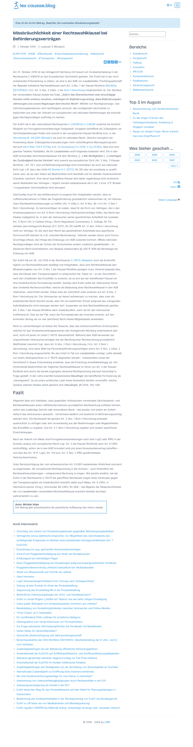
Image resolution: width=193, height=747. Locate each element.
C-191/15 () (82, 260)
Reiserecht (98, 53)
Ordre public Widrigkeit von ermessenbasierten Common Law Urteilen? (57, 603)
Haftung (137, 62)
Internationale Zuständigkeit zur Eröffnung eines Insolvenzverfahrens (55, 671)
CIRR (107, 722)
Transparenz (47, 58)
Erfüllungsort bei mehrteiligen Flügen (37, 558)
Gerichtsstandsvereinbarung (72, 53)
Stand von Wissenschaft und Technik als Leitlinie (44, 571)
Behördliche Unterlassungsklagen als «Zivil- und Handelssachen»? (54, 594)
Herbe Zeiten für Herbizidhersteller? (37, 630)
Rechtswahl (45, 53)
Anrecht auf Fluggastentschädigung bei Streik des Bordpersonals (53, 553)
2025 (154, 154)
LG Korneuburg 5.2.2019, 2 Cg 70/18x (79, 146)
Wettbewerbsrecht (143, 89)
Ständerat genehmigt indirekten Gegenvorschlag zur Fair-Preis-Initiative (57, 657)
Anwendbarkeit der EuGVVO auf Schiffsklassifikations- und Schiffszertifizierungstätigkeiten (68, 653)
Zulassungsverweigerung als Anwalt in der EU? (43, 685)
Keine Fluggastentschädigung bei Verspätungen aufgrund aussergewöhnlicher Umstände (66, 562)
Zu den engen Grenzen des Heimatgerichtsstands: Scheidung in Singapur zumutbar (153, 122)
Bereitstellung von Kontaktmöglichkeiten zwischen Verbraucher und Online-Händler (63, 608)
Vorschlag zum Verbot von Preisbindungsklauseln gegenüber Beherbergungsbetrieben (65, 531)
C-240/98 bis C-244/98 (82, 124)
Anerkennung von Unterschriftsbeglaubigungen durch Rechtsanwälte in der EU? (61, 680)
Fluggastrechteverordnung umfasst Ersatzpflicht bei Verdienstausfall (55, 567)
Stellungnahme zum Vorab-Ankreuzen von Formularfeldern (49, 621)
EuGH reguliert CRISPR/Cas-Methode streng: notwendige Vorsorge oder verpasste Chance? (68, 707)
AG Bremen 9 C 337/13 (61, 169)
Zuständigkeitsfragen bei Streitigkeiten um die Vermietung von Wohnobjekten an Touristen (67, 667)
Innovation (139, 67)
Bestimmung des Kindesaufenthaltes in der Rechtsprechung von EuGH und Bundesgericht (67, 698)
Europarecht (66, 58)
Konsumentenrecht (25, 58)
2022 (154, 160)
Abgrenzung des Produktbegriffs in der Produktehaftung (48, 590)
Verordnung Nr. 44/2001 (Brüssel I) (32, 137)
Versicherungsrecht (143, 85)
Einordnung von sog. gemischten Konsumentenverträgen (49, 549)
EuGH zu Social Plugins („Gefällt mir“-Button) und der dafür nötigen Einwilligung (62, 599)
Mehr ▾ (174, 165)
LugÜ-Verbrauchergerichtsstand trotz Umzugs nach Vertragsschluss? (55, 581)
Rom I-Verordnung (74, 90)
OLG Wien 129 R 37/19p (37, 146)
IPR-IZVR (21, 53)
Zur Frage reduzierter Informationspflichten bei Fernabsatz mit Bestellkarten (59, 626)
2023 (137, 160)
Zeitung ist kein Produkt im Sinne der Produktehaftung (47, 585)
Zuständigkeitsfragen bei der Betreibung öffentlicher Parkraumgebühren (57, 648)
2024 (172, 154)
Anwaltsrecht (140, 53)
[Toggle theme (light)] (169, 5)
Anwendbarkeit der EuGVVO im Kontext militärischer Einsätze (51, 662)
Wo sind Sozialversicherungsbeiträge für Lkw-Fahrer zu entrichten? (54, 676)
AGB (32, 53)
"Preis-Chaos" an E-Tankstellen (34, 612)
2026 (137, 154)
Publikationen (140, 80)
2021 (171, 160)
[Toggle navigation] (177, 5)
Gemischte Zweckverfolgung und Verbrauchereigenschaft (49, 635)
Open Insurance (25, 576)
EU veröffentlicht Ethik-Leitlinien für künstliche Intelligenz (49, 617)
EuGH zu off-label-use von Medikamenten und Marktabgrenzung (53, 703)
